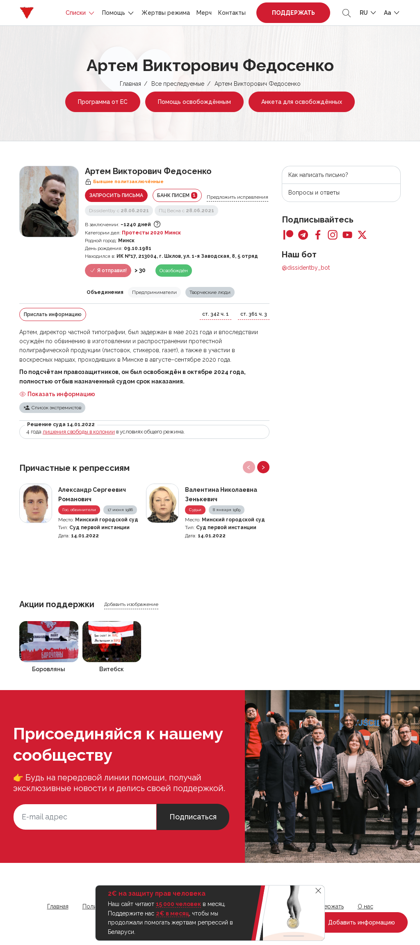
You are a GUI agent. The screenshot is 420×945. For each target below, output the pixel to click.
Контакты (232, 12)
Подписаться (193, 816)
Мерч (204, 12)
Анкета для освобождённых (301, 102)
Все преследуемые (177, 83)
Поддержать (293, 12)
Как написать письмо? (318, 175)
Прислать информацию (53, 314)
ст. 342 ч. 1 (215, 314)
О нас (365, 906)
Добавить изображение (131, 604)
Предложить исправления (237, 197)
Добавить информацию (360, 922)
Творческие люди (210, 292)
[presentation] (249, 467)
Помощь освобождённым (194, 102)
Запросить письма (116, 195)
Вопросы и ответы (314, 192)
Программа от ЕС (103, 102)
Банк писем (176, 195)
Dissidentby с (119, 210)
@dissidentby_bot (306, 267)
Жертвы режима (166, 12)
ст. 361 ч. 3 (253, 314)
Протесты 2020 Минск (151, 233)
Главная (130, 83)
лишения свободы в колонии (79, 432)
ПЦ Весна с (186, 210)
